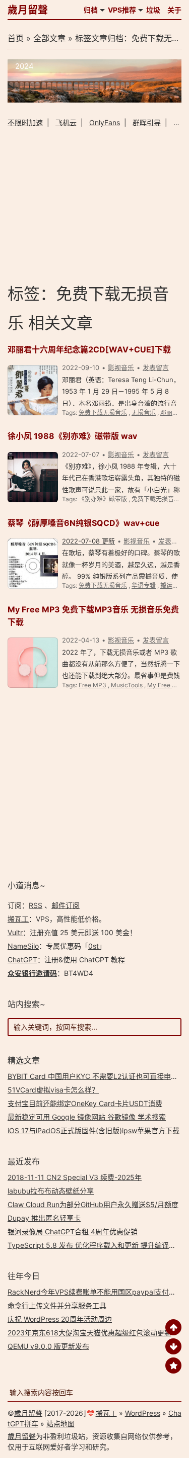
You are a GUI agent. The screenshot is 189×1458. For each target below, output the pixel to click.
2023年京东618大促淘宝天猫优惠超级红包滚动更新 (89, 1332)
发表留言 (156, 367)
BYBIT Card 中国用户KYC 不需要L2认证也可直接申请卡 (96, 1076)
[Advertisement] (94, 205)
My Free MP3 (166, 685)
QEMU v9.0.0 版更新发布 (48, 1346)
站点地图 (60, 1423)
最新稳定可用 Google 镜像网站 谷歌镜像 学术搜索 (87, 1117)
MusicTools (127, 685)
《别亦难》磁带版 (103, 499)
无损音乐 (144, 412)
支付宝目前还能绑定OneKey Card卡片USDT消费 (85, 1103)
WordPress (142, 1413)
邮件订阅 (65, 905)
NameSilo (23, 946)
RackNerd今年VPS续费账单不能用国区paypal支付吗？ (95, 1292)
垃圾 (153, 10)
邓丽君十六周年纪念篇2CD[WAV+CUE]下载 (89, 349)
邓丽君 (169, 412)
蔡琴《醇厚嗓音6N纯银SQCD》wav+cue (84, 523)
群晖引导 (147, 122)
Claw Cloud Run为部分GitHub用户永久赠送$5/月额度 (93, 1204)
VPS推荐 (122, 10)
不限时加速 (25, 122)
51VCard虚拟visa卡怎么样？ (53, 1089)
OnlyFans (104, 122)
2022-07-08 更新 (88, 541)
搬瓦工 (18, 919)
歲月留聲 (28, 10)
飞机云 (66, 122)
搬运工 (169, 585)
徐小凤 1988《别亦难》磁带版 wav (72, 436)
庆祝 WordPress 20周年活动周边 (60, 1319)
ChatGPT (22, 959)
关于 (174, 10)
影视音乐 (121, 367)
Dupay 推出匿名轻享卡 (44, 1218)
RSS (35, 905)
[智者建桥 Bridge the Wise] (94, 100)
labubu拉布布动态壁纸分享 (51, 1191)
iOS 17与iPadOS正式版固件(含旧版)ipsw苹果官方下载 (93, 1130)
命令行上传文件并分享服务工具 (57, 1305)
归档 (91, 10)
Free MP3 (92, 685)
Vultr (15, 932)
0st (93, 946)
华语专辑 (144, 585)
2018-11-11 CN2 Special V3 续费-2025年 (75, 1177)
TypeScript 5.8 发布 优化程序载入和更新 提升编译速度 (95, 1245)
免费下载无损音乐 (103, 412)
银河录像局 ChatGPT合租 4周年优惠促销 (73, 1231)
